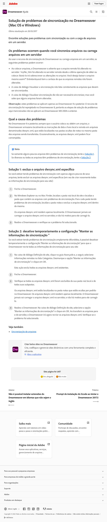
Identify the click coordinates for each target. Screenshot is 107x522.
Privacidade (39, 514)
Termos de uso (50, 514)
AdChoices (9, 517)
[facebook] (24, 509)
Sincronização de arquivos (23, 331)
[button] (89, 4)
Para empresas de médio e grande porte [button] (19, 477)
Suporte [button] (7, 488)
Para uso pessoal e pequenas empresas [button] (19, 471)
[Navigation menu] (4, 3)
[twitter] (33, 509)
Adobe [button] (6, 494)
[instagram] (29, 509)
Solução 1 (89, 154)
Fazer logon (99, 3)
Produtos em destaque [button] (13, 500)
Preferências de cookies (63, 514)
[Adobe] (13, 3)
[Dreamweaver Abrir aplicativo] (103, 11)
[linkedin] (38, 509)
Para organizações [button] (11, 483)
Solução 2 (86, 157)
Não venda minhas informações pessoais (86, 514)
